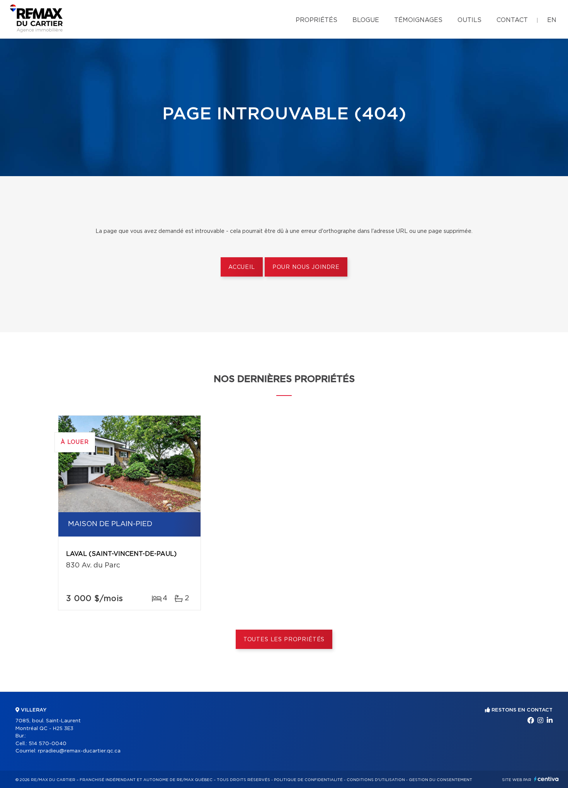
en (551, 20)
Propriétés (316, 20)
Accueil (241, 267)
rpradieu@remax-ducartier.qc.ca (79, 751)
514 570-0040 (47, 743)
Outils (469, 20)
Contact (512, 20)
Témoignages (418, 20)
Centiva (546, 778)
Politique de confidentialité (308, 780)
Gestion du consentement (440, 780)
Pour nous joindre (306, 267)
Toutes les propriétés (284, 639)
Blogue (365, 20)
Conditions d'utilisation (376, 780)
